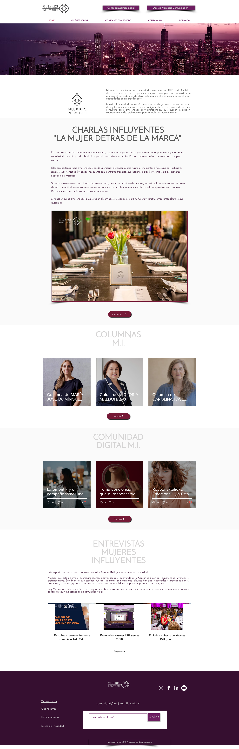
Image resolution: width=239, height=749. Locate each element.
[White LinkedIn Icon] (176, 688)
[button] (171, 8)
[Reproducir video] (72, 616)
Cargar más (119, 651)
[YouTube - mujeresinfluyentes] (184, 688)
